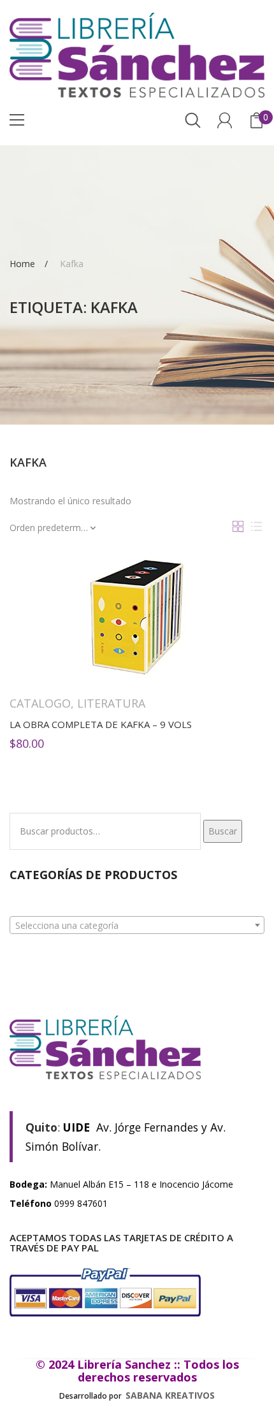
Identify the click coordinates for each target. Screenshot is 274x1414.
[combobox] (137, 925)
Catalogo (40, 703)
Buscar (222, 831)
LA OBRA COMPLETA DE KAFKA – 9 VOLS (101, 724)
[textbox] (137, 926)
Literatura (111, 703)
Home (22, 263)
